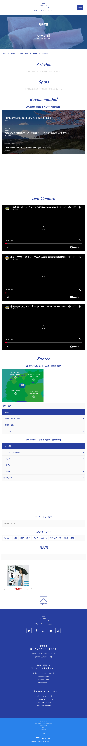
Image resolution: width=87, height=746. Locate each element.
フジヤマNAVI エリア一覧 (43, 696)
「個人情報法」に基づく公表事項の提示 (43, 723)
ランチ (36, 538)
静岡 (28, 538)
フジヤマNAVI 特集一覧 (43, 705)
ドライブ (54, 538)
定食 (72, 538)
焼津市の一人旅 (43, 676)
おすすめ (44, 538)
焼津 (22, 538)
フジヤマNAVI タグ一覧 (43, 702)
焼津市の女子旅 (43, 679)
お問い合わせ (43, 729)
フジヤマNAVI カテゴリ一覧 (43, 699)
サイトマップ (43, 731)
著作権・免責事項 (43, 725)
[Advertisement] (43, 175)
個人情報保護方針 (43, 721)
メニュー (8, 538)
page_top (43, 601)
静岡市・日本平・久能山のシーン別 (43, 654)
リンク (43, 733)
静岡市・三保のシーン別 (43, 657)
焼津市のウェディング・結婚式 (43, 673)
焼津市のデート (43, 682)
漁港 (15, 538)
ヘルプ (43, 727)
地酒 (66, 538)
